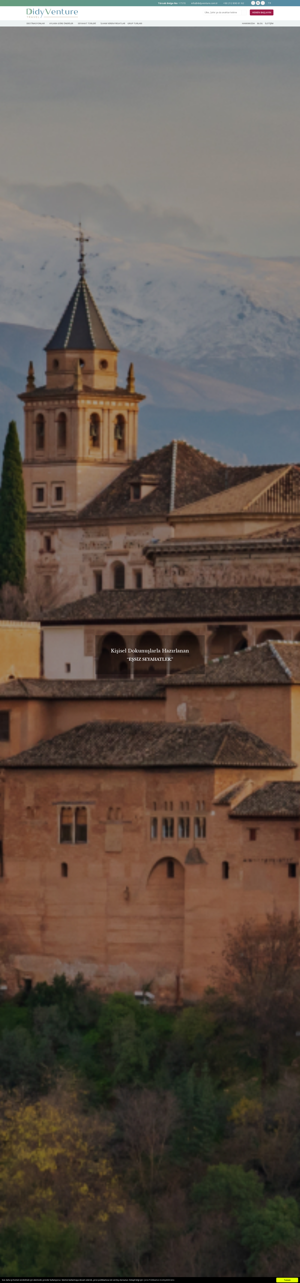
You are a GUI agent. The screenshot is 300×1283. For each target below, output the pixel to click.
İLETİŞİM (269, 23)
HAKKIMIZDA (248, 23)
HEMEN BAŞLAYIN (261, 12)
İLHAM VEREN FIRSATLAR (113, 23)
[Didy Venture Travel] (52, 13)
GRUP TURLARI (135, 23)
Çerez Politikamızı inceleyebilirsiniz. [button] (159, 1280)
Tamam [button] (287, 1280)
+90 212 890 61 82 (233, 3)
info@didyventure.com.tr (204, 3)
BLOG (260, 23)
